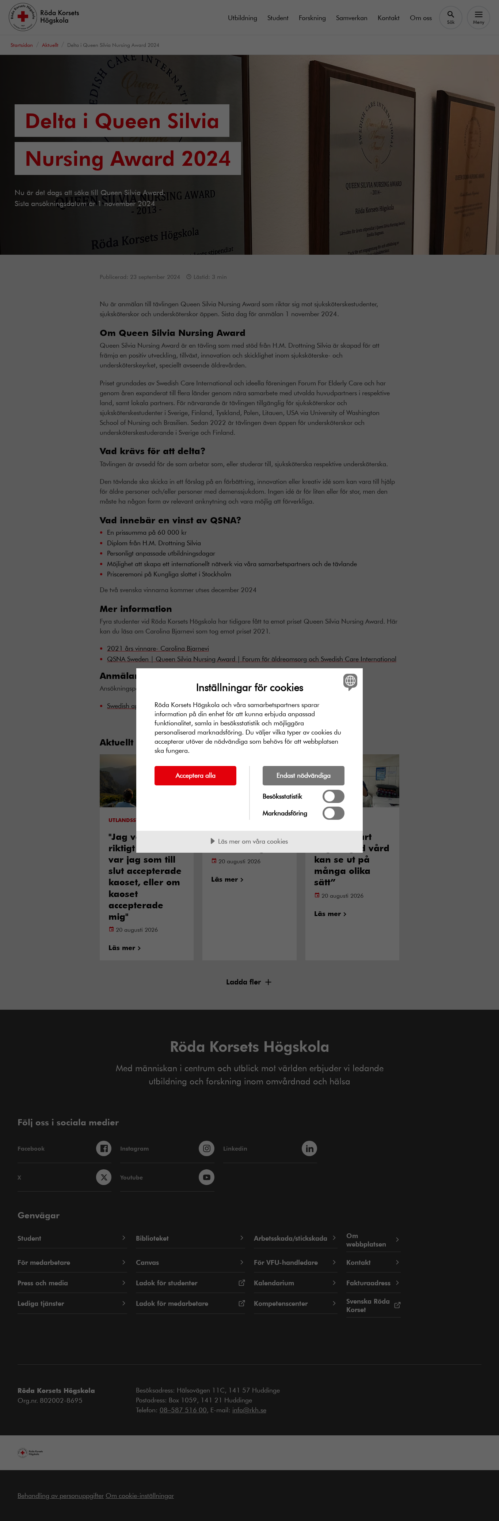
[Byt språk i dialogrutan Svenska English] (349, 682)
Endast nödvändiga (304, 775)
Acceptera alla (196, 775)
